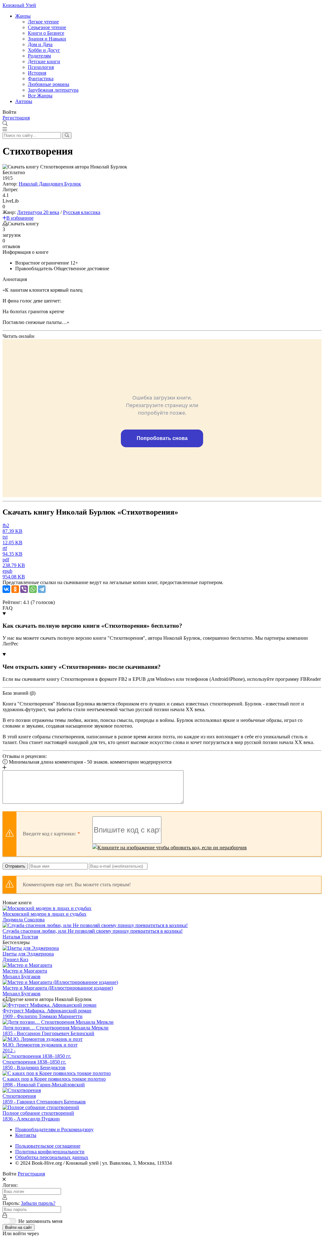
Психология (41, 67)
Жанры (23, 16)
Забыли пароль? (38, 1203)
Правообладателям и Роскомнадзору (54, 1129)
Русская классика (81, 212)
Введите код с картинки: (49, 833)
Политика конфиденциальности (49, 1151)
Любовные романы (48, 84)
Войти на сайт (18, 1227)
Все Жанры (40, 95)
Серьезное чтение (47, 27)
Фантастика (40, 78)
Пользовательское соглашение (47, 1146)
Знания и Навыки (47, 38)
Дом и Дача (40, 44)
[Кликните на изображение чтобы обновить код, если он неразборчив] (169, 847)
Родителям (39, 55)
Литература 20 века (38, 212)
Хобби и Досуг (44, 50)
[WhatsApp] (33, 589)
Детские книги (44, 61)
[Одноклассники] (15, 589)
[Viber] (24, 589)
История (37, 73)
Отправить (15, 866)
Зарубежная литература (53, 90)
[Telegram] (42, 589)
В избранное (20, 218)
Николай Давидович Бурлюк (50, 183)
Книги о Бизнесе (46, 33)
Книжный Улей (19, 5)
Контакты (25, 1135)
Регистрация (16, 117)
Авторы (23, 101)
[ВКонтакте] (6, 589)
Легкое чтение (43, 21)
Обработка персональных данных (51, 1157)
